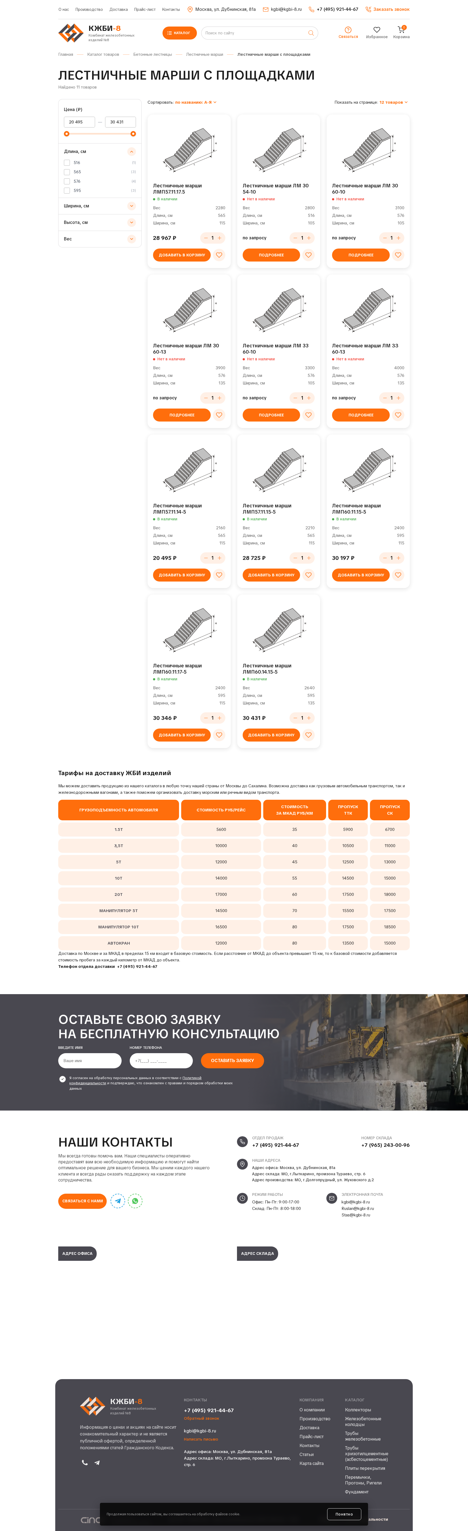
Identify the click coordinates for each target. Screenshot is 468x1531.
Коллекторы (358, 1410)
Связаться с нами (82, 1201)
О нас (63, 9)
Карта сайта (312, 1463)
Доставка (118, 9)
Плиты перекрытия (365, 1468)
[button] (387, 9)
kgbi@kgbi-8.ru (356, 1202)
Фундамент (357, 1492)
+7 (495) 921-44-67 (137, 966)
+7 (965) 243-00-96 (385, 1145)
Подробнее (271, 255)
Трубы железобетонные (363, 1436)
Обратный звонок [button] (201, 1418)
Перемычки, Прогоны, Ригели (363, 1480)
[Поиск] (311, 33)
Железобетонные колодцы (363, 1421)
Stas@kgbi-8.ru (356, 1215)
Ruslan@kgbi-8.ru (358, 1208)
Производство (89, 9)
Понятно (344, 1514)
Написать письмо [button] (201, 1439)
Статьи (307, 1454)
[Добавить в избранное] (219, 255)
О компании (312, 1410)
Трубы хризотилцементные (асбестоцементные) (366, 1453)
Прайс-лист (145, 9)
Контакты (171, 9)
